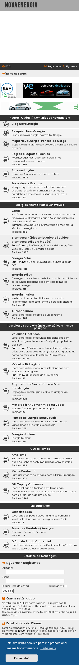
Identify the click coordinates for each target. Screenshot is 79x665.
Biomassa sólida (44, 248)
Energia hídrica (23, 294)
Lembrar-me (57, 586)
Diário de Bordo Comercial (31, 541)
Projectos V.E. (59, 355)
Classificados (22, 512)
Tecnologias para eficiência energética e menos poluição (40, 327)
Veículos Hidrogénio (26, 364)
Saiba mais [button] (48, 648)
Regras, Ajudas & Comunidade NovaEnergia (40, 118)
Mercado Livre (40, 506)
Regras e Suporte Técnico (31, 154)
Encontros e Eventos (27, 183)
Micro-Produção (23, 471)
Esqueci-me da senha (15, 586)
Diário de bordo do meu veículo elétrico (43, 353)
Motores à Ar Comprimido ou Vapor (38, 405)
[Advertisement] (39, 37)
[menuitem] (6, 66)
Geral (16, 211)
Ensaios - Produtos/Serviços (33, 528)
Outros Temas (40, 449)
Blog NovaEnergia (25, 124)
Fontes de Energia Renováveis (34, 418)
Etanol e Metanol (54, 245)
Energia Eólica (22, 275)
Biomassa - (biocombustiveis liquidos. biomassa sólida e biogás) (40, 240)
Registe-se (31, 563)
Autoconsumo (22, 311)
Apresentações (23, 170)
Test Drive (55, 351)
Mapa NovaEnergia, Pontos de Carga (39, 141)
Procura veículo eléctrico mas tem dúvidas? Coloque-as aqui (41, 349)
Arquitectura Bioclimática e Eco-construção (36, 386)
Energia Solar (21, 258)
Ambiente (19, 455)
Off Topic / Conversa (27, 484)
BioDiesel (34, 245)
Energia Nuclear (23, 434)
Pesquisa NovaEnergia (28, 131)
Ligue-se (13, 563)
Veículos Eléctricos (26, 334)
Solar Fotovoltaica (40, 262)
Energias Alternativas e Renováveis (40, 205)
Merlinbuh (33, 630)
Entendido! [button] (21, 658)
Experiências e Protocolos (43, 375)
